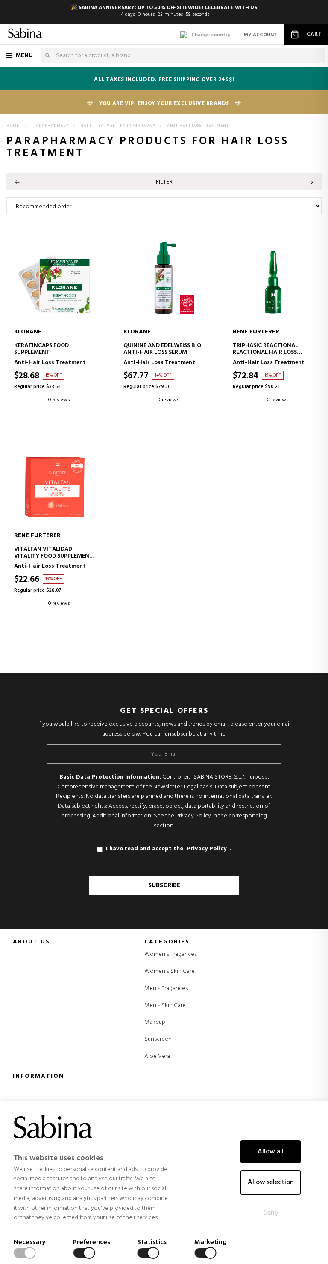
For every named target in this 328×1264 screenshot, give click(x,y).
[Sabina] (25, 34)
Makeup (154, 1022)
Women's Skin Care (169, 971)
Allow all (271, 1151)
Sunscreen (158, 1039)
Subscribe (164, 885)
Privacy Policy (206, 849)
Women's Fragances (170, 954)
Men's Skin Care (165, 1005)
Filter (164, 182)
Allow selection (271, 1182)
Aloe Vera (157, 1056)
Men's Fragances (166, 988)
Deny (270, 1213)
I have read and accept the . (168, 849)
